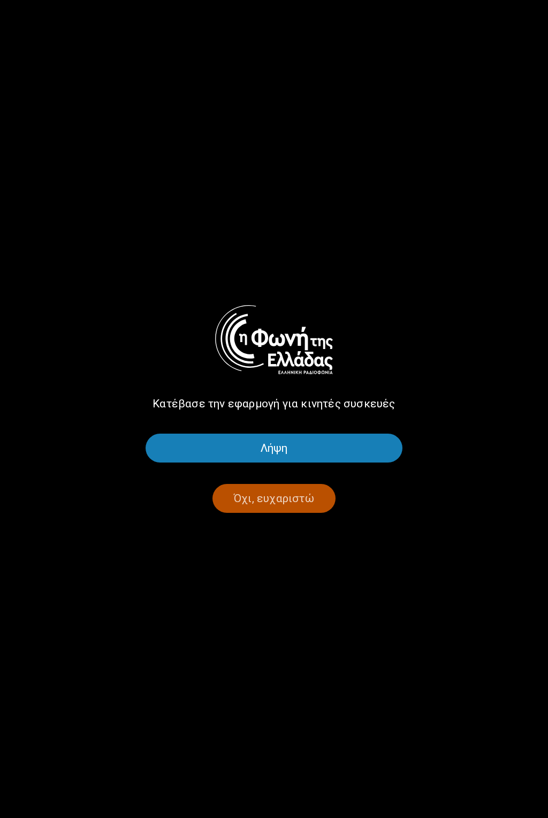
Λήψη (274, 448)
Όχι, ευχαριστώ (274, 498)
